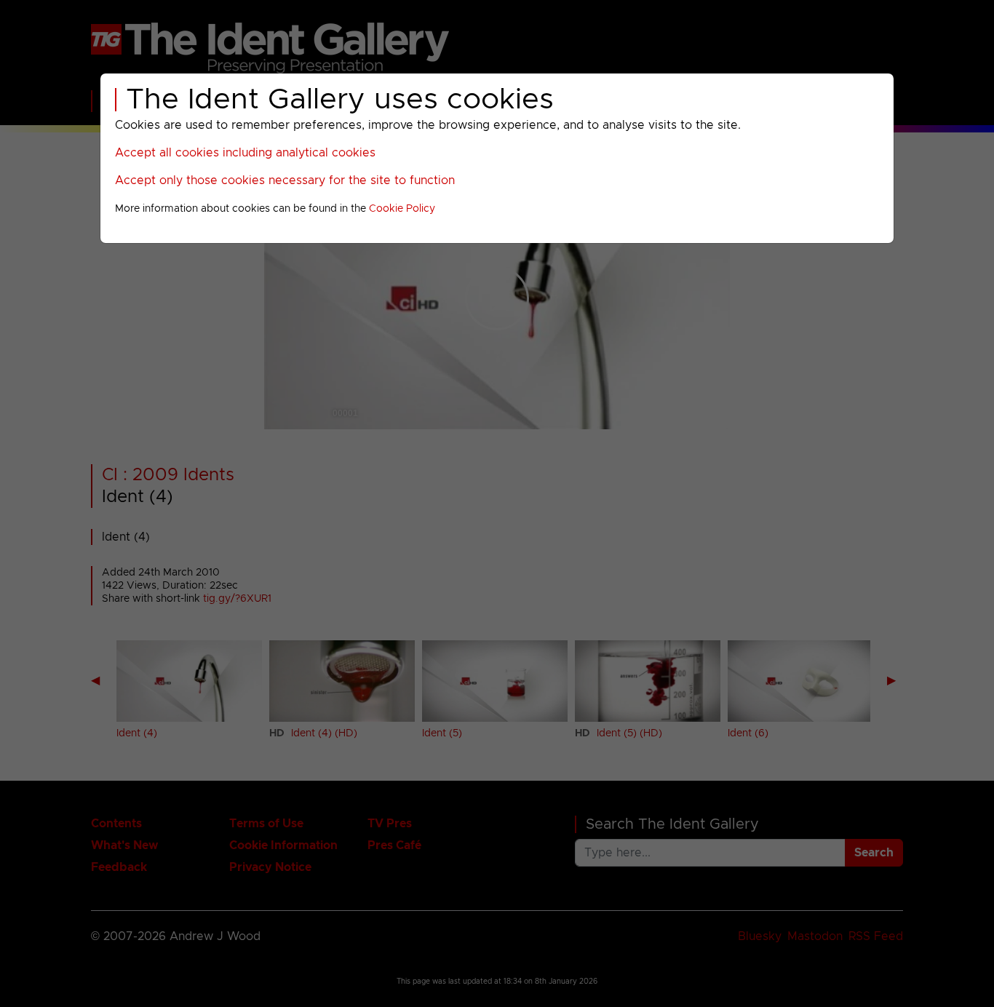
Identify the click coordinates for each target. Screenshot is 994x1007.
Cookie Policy (402, 209)
